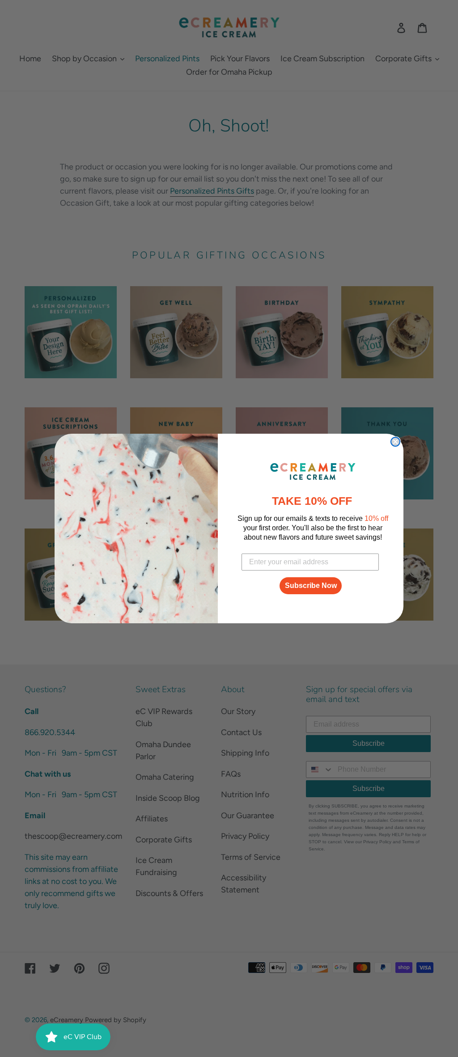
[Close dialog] (395, 441)
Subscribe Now (311, 585)
